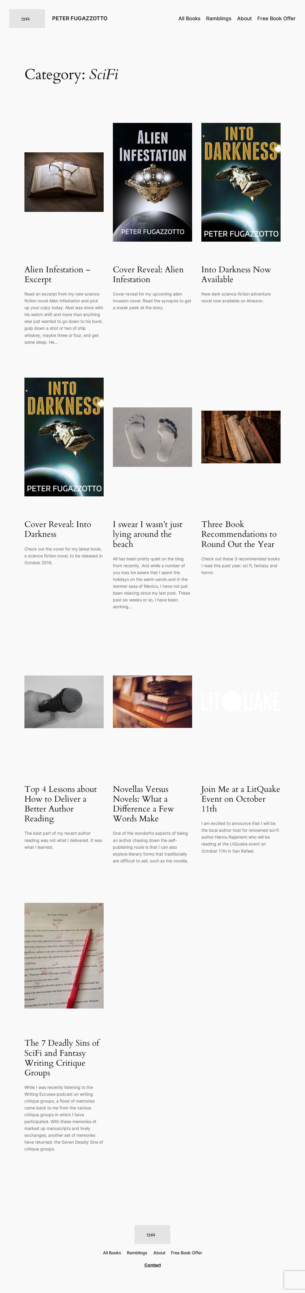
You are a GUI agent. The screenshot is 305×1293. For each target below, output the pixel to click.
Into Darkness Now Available (236, 274)
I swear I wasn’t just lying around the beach (147, 534)
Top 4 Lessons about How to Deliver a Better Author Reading (60, 804)
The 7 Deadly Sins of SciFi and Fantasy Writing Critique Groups (61, 1058)
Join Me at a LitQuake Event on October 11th (240, 799)
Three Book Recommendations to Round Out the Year (239, 534)
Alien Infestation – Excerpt (57, 274)
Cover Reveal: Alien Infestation (148, 274)
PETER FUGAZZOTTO (80, 18)
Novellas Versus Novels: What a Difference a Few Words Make (143, 804)
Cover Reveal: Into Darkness (57, 529)
